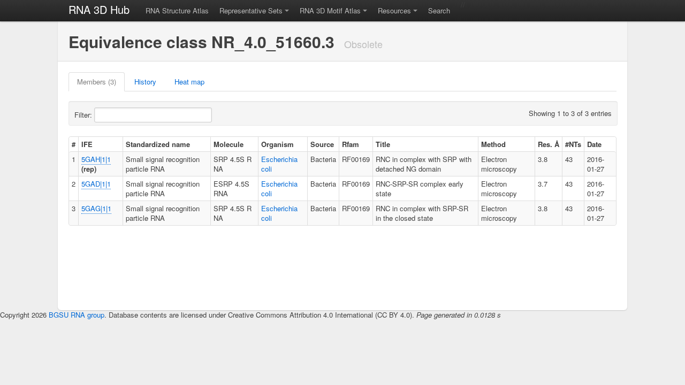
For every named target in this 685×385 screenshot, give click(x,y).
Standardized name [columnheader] (158, 144)
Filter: (84, 115)
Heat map (189, 81)
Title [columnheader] (383, 144)
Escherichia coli (279, 164)
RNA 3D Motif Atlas (330, 10)
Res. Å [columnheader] (548, 144)
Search (439, 10)
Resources (394, 10)
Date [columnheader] (594, 144)
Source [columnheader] (322, 144)
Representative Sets (251, 10)
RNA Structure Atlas (177, 10)
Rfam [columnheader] (350, 144)
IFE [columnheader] (87, 144)
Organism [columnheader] (277, 144)
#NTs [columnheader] (573, 144)
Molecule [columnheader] (228, 144)
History (145, 81)
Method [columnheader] (493, 144)
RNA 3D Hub (99, 9)
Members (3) (96, 81)
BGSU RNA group (76, 315)
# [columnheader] (73, 144)
